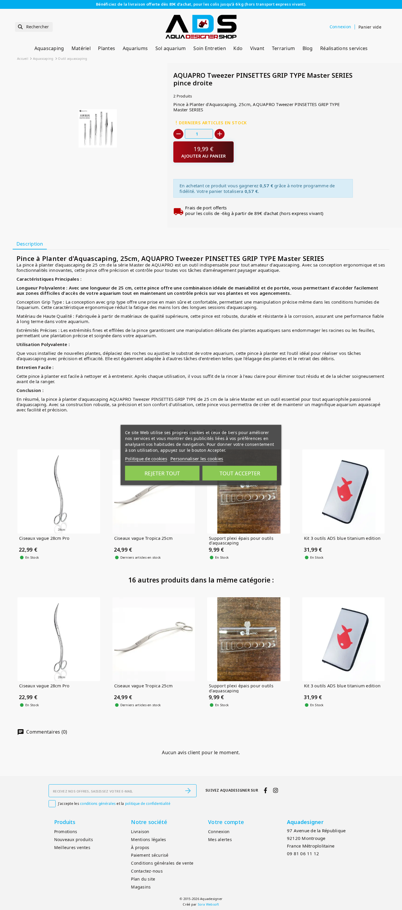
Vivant (257, 48)
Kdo (237, 48)
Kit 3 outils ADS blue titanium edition (342, 538)
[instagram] (275, 790)
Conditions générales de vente (162, 863)
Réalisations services (344, 48)
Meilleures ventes (72, 847)
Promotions (65, 831)
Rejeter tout (162, 473)
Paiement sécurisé (149, 855)
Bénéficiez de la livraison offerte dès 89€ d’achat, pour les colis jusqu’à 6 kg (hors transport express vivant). (201, 4)
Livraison (140, 831)
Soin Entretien (209, 48)
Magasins (141, 887)
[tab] (30, 244)
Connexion (219, 831)
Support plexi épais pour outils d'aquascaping (241, 541)
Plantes (106, 48)
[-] (178, 134)
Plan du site (143, 879)
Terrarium (283, 48)
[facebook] (265, 790)
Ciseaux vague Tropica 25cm (143, 538)
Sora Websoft (208, 904)
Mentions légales (148, 839)
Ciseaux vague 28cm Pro (44, 538)
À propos (140, 847)
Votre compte (226, 821)
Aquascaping (49, 48)
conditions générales (98, 803)
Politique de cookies (146, 458)
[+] (220, 134)
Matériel (81, 48)
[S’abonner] (188, 790)
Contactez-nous (147, 871)
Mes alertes (220, 839)
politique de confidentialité (147, 803)
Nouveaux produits (73, 839)
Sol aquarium (170, 48)
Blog (308, 48)
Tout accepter (240, 473)
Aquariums (135, 48)
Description (29, 244)
